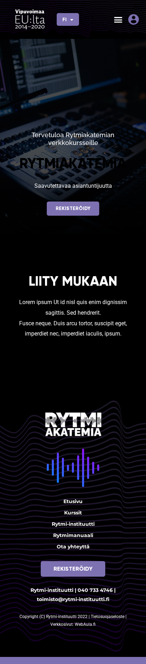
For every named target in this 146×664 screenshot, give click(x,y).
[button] (118, 19)
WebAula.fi (85, 624)
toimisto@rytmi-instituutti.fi (73, 599)
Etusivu (73, 501)
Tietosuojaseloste (108, 616)
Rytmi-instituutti (73, 524)
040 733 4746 (95, 590)
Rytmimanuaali (73, 535)
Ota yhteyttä (73, 546)
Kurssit (73, 512)
